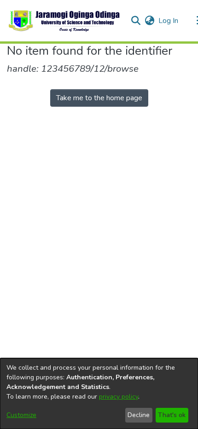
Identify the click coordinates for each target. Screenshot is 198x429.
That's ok (172, 415)
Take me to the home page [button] (99, 98)
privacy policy (118, 396)
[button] (64, 20)
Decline (139, 415)
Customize (21, 415)
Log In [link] (168, 21)
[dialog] (99, 393)
